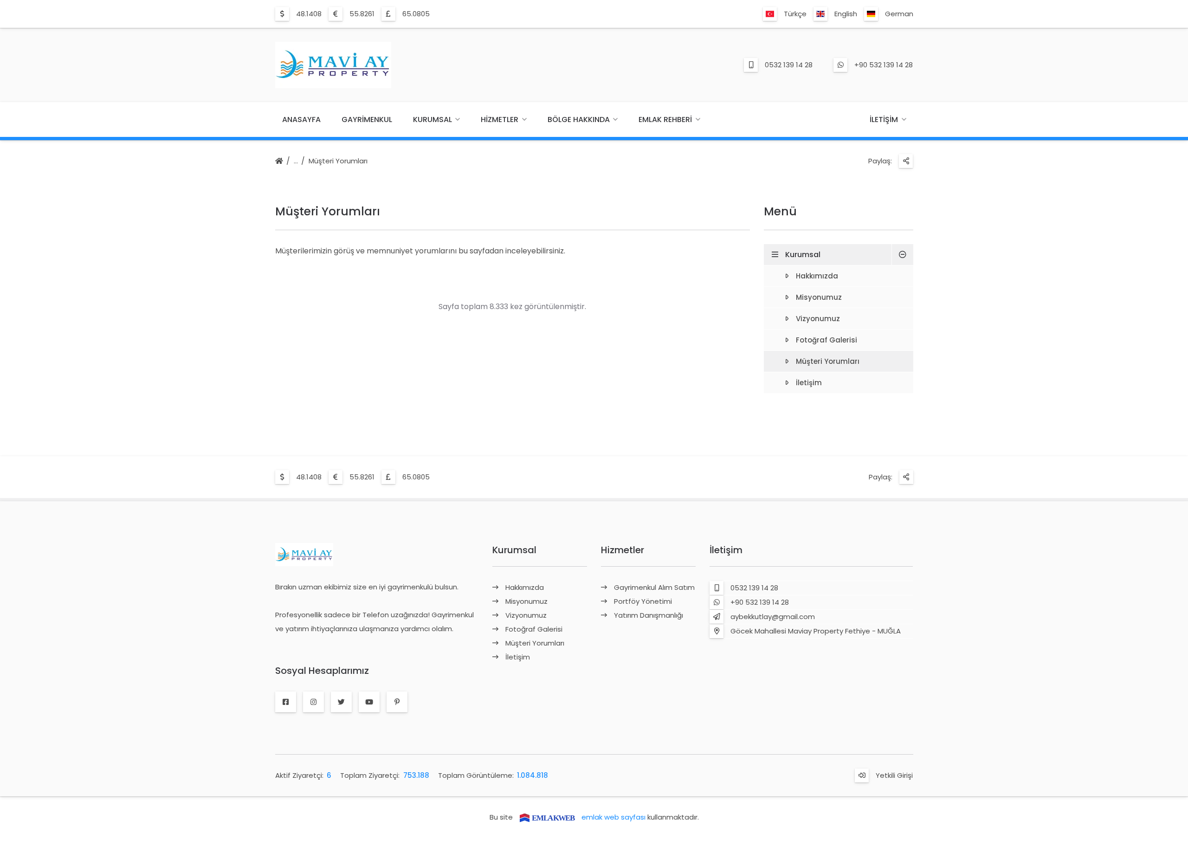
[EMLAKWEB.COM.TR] (547, 817)
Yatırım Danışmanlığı (648, 615)
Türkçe (795, 14)
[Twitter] (341, 702)
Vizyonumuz (818, 318)
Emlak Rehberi (665, 119)
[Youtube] (369, 702)
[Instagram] (313, 702)
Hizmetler (499, 119)
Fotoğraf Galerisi (826, 340)
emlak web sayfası (613, 817)
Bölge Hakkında (579, 119)
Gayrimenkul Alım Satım (654, 587)
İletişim (884, 119)
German (899, 14)
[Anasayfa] (279, 161)
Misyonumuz (819, 297)
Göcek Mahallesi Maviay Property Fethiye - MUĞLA (815, 631)
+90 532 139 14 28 (883, 65)
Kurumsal (432, 119)
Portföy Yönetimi (643, 601)
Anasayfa (301, 119)
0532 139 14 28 (789, 65)
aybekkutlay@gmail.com (772, 616)
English (845, 14)
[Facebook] (285, 702)
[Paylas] (906, 161)
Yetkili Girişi (894, 775)
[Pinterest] (397, 702)
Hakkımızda (817, 276)
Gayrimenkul (367, 119)
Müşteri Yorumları (338, 161)
